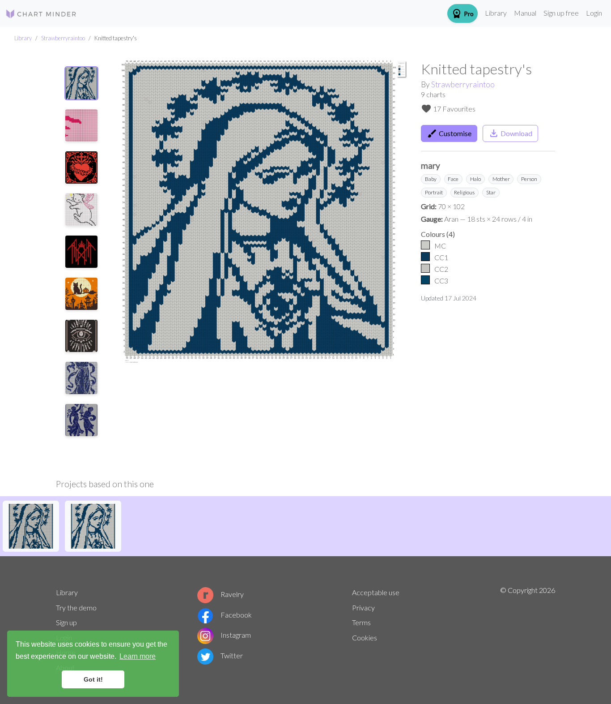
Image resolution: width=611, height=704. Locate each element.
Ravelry (232, 594)
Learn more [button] (137, 656)
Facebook (236, 614)
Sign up (66, 622)
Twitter (232, 655)
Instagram (236, 635)
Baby (431, 179)
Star (491, 192)
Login (594, 13)
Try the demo (76, 607)
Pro (462, 13)
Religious (464, 192)
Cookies (364, 637)
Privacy (363, 607)
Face (453, 179)
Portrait (434, 192)
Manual (525, 13)
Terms (361, 622)
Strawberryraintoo (63, 38)
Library (496, 13)
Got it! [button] (93, 679)
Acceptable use (375, 592)
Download (510, 133)
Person (529, 179)
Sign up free (561, 13)
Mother (501, 179)
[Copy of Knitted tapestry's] (31, 525)
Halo (475, 179)
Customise (449, 133)
